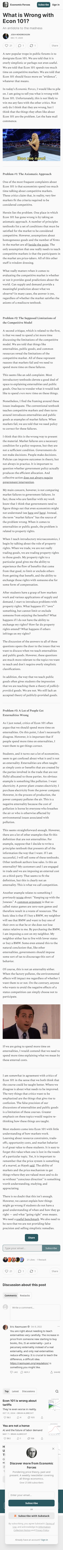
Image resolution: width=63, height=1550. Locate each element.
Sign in (56, 4)
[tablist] (17, 1295)
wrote (20, 897)
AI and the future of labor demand (22, 1430)
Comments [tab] (11, 1295)
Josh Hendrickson (20, 34)
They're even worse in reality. (19, 1409)
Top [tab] (7, 1391)
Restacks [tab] (25, 1295)
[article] (31, 1409)
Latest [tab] (15, 1391)
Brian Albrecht (25, 1413)
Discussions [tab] (28, 1391)
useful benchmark (27, 1219)
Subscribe (43, 4)
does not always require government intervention (28, 480)
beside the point (38, 245)
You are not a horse (16, 1425)
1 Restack (41, 1259)
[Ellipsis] (58, 1326)
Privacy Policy (42, 1530)
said (32, 1165)
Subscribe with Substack (33, 1515)
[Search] (57, 1391)
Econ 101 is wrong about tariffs (20, 1402)
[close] (53, 1448)
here (30, 513)
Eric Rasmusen (18, 1326)
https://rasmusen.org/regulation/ (29, 1363)
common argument (29, 902)
